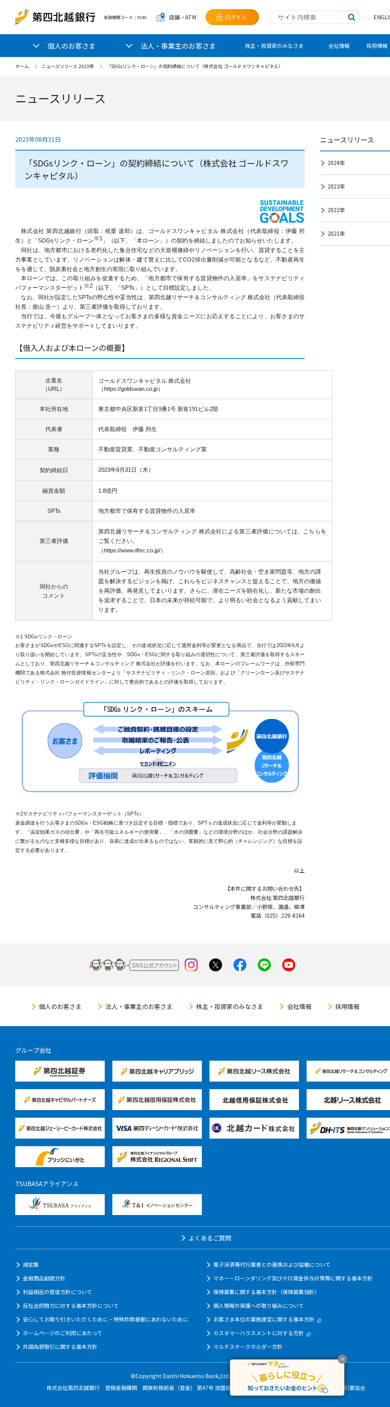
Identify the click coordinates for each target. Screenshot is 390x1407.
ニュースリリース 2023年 (68, 66)
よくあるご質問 (210, 1237)
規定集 (31, 1264)
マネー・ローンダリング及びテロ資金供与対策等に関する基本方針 (293, 1278)
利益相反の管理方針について (57, 1292)
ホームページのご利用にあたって (62, 1333)
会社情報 (339, 45)
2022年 (336, 210)
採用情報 (347, 1006)
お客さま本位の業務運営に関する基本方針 (264, 1319)
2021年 (336, 233)
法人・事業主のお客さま (138, 1006)
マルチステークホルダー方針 (248, 1346)
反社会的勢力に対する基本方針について (71, 1305)
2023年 (336, 186)
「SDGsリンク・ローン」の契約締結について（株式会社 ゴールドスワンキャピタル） (195, 66)
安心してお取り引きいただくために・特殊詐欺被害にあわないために (105, 1319)
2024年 (336, 163)
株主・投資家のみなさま (274, 45)
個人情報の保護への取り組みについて (258, 1305)
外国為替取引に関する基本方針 (60, 1346)
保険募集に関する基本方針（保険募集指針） (266, 1292)
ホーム (22, 66)
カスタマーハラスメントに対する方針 (258, 1333)
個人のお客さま (60, 1006)
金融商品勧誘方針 (44, 1278)
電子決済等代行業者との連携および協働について (272, 1264)
